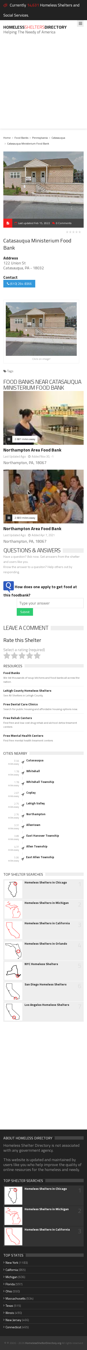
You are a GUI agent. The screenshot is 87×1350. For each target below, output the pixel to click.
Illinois (10, 1312)
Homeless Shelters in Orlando (46, 944)
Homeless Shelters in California (47, 923)
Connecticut (13, 1327)
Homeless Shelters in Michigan (47, 903)
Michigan (11, 1276)
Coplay (31, 793)
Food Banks (21, 138)
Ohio (9, 1291)
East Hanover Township (42, 836)
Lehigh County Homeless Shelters (27, 691)
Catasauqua (58, 138)
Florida (10, 1284)
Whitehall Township (40, 782)
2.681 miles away (24, 439)
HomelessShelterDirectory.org (43, 1343)
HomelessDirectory (35, 27)
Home (7, 138)
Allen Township (36, 846)
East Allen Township (40, 857)
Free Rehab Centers (17, 718)
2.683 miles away (24, 518)
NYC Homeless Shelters (41, 964)
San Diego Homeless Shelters (45, 984)
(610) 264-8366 (20, 283)
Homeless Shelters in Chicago (46, 882)
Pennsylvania (40, 138)
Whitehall (33, 771)
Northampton (36, 814)
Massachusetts (16, 1298)
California (12, 1269)
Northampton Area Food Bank (32, 449)
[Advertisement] (43, 85)
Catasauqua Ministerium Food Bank (28, 143)
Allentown (33, 825)
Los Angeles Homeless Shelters (47, 1005)
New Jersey (13, 1320)
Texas (9, 1305)
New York (12, 1262)
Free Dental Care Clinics (20, 704)
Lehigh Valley (35, 803)
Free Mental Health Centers (23, 736)
